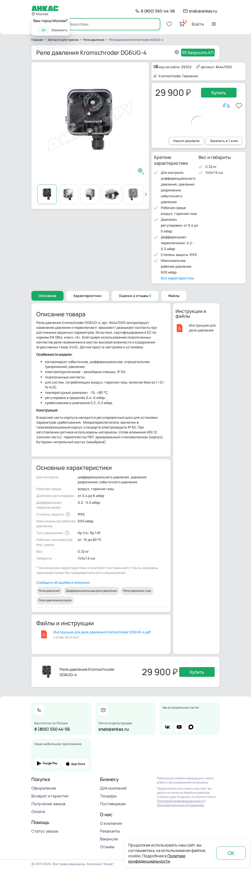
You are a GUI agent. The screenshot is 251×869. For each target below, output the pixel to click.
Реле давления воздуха (55, 600)
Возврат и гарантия (49, 796)
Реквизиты (110, 831)
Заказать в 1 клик (224, 140)
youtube (179, 727)
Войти (198, 24)
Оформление (43, 788)
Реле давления (49, 591)
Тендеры (108, 796)
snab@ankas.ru (203, 11)
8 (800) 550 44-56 (52, 729)
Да (43, 30)
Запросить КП (200, 52)
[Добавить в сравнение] (226, 105)
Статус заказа (44, 831)
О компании (111, 823)
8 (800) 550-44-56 (158, 11)
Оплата (38, 811)
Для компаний (113, 788)
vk (167, 727)
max (191, 727)
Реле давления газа (137, 591)
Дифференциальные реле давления (91, 591)
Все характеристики (177, 278)
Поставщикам (113, 803)
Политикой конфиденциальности (180, 801)
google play (47, 763)
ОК (231, 853)
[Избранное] (169, 24)
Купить (219, 93)
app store (76, 763)
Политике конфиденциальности (156, 858)
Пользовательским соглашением (180, 805)
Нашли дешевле (186, 140)
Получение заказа (48, 803)
